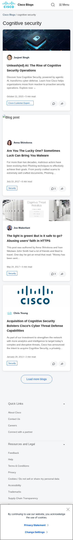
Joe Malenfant (22, 227)
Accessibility (14, 485)
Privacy (12, 472)
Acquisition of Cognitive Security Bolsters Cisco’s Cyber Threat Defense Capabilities (35, 325)
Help (10, 459)
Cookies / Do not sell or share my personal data (33, 478)
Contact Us (14, 419)
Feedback (13, 453)
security (12, 188)
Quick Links (15, 403)
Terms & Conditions (18, 465)
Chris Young (21, 313)
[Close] (68, 509)
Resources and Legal (21, 444)
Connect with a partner (20, 432)
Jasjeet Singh (21, 57)
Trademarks (14, 491)
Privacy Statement (34, 525)
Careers (12, 425)
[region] (36, 522)
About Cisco (14, 412)
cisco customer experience (20, 103)
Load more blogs (36, 379)
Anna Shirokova (23, 142)
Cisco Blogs (25, 4)
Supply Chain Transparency (23, 498)
